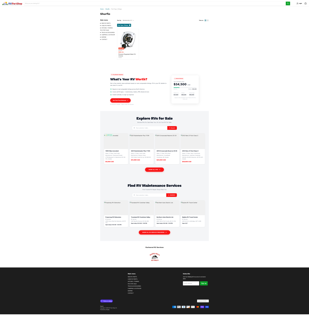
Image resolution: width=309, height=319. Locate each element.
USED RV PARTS (106, 25)
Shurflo (107, 9)
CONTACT (104, 39)
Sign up (203, 283)
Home (102, 9)
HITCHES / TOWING (107, 28)
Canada (202, 301)
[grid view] (205, 20)
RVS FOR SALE (104, 30)
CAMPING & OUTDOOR (108, 34)
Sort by (119, 20)
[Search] (288, 3)
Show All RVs (153, 169)
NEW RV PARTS (106, 23)
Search (172, 195)
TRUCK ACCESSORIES (108, 32)
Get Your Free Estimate (119, 100)
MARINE (103, 37)
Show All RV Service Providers (153, 232)
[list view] (208, 20)
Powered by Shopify (105, 309)
